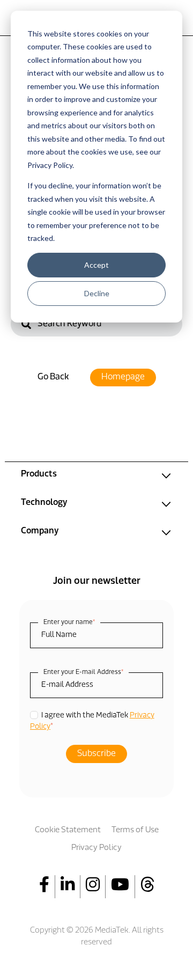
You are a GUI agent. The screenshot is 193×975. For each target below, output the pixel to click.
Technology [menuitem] (44, 503)
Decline (96, 293)
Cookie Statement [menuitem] (68, 830)
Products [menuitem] (39, 474)
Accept (96, 264)
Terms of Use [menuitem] (135, 830)
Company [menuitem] (39, 531)
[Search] (26, 325)
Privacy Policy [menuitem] (96, 848)
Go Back (53, 377)
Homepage (123, 377)
